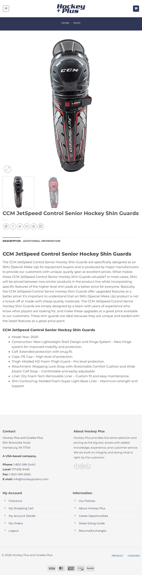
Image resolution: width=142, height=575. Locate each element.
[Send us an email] (82, 466)
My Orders (16, 523)
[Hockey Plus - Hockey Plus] (71, 9)
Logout (14, 530)
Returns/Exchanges (92, 530)
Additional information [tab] (41, 240)
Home (65, 22)
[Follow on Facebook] (76, 466)
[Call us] (87, 466)
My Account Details (22, 516)
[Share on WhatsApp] (6, 226)
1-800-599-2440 (24, 464)
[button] (6, 9)
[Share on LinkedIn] (41, 226)
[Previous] (10, 105)
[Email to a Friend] (27, 226)
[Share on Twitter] (20, 226)
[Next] (132, 105)
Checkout (15, 501)
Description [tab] (12, 240)
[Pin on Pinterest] (34, 226)
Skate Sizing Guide (92, 523)
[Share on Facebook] (13, 226)
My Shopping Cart (21, 508)
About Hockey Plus (92, 508)
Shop (77, 22)
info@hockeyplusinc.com (30, 479)
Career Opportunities (93, 516)
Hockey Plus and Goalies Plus (23, 437)
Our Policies (87, 501)
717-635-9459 (20, 469)
